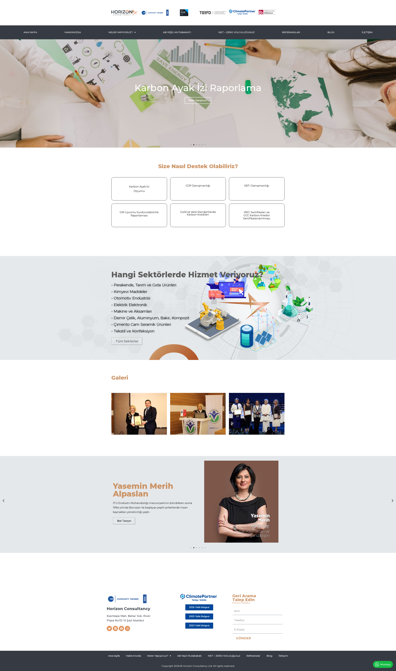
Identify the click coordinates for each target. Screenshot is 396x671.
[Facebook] (121, 628)
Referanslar (291, 32)
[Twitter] (109, 628)
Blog (330, 32)
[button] (191, 144)
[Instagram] (127, 628)
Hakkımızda (73, 32)
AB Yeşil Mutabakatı (177, 32)
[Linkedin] (115, 628)
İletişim (367, 32)
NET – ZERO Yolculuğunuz (236, 32)
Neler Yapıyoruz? (120, 32)
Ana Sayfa (30, 32)
